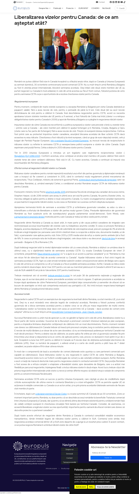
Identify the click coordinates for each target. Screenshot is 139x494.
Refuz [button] (91, 487)
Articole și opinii (51, 468)
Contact (101, 2)
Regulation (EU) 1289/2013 (26, 156)
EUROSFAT (83, 8)
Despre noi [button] (43, 8)
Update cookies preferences (10, 493)
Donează (69, 454)
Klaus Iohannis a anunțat (48, 254)
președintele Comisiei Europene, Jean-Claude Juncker (76, 312)
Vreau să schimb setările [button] (105, 487)
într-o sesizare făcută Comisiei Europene (70, 141)
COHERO (95, 8)
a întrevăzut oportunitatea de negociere (97, 180)
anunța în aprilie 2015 (55, 192)
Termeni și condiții (69, 462)
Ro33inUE (106, 8)
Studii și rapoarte (67, 468)
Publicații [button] (57, 8)
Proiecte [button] (70, 8)
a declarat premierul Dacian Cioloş (51, 394)
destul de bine (108, 238)
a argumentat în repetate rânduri (29, 217)
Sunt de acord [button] (81, 487)
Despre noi (69, 449)
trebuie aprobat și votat (59, 276)
